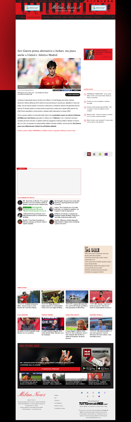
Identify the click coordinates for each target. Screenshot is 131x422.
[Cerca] (113, 17)
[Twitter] (91, 1)
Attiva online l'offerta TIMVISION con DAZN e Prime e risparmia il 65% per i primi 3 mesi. (47, 130)
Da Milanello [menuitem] (57, 17)
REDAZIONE (43, 1)
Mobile (56, 395)
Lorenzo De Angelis (25, 94)
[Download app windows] (111, 1)
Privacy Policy (58, 405)
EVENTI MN (27, 1)
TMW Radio (52, 1)
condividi (66, 90)
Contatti (57, 400)
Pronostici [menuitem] (97, 17)
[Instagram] (94, 1)
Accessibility (58, 403)
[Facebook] (88, 1)
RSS (55, 398)
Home (20, 1)
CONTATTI (70, 1)
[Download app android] (108, 1)
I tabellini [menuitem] (79, 17)
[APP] (89, 154)
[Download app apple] (105, 1)
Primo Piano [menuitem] (47, 17)
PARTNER (35, 1)
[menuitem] (18, 17)
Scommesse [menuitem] (88, 17)
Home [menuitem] (23, 17)
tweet (75, 90)
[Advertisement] (98, 170)
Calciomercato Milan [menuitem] (33, 17)
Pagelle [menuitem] (71, 17)
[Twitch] (101, 1)
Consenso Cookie (59, 408)
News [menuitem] (65, 17)
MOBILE (77, 1)
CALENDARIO (61, 1)
